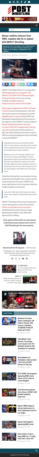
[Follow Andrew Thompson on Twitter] (18, 259)
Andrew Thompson (20, 55)
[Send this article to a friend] (16, 84)
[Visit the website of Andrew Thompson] (12, 259)
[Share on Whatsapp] (22, 84)
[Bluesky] (10, 2)
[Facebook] (21, 2)
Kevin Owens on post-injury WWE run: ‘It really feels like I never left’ (27, 436)
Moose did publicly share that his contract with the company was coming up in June (18, 127)
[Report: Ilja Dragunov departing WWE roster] (9, 425)
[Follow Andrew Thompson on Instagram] (15, 259)
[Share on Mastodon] (25, 84)
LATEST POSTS (8, 313)
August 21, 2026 (25, 333)
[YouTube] (29, 2)
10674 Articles (31, 248)
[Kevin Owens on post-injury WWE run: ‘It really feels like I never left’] (9, 437)
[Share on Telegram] (28, 84)
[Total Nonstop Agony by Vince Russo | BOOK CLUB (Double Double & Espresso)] (9, 392)
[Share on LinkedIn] (10, 84)
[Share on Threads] (35, 84)
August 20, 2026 (25, 367)
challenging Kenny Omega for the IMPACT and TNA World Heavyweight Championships (18, 95)
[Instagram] (17, 2)
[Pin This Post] (13, 84)
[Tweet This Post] (6, 84)
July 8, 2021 (7, 55)
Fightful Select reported (12, 116)
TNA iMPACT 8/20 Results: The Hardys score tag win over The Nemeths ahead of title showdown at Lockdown (26, 343)
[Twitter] (14, 2)
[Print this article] (19, 84)
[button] (36, 25)
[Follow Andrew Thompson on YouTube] (22, 259)
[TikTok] (25, 2)
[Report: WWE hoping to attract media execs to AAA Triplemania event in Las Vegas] (9, 409)
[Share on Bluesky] (32, 84)
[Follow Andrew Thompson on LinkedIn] (26, 259)
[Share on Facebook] (3, 84)
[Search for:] (19, 30)
